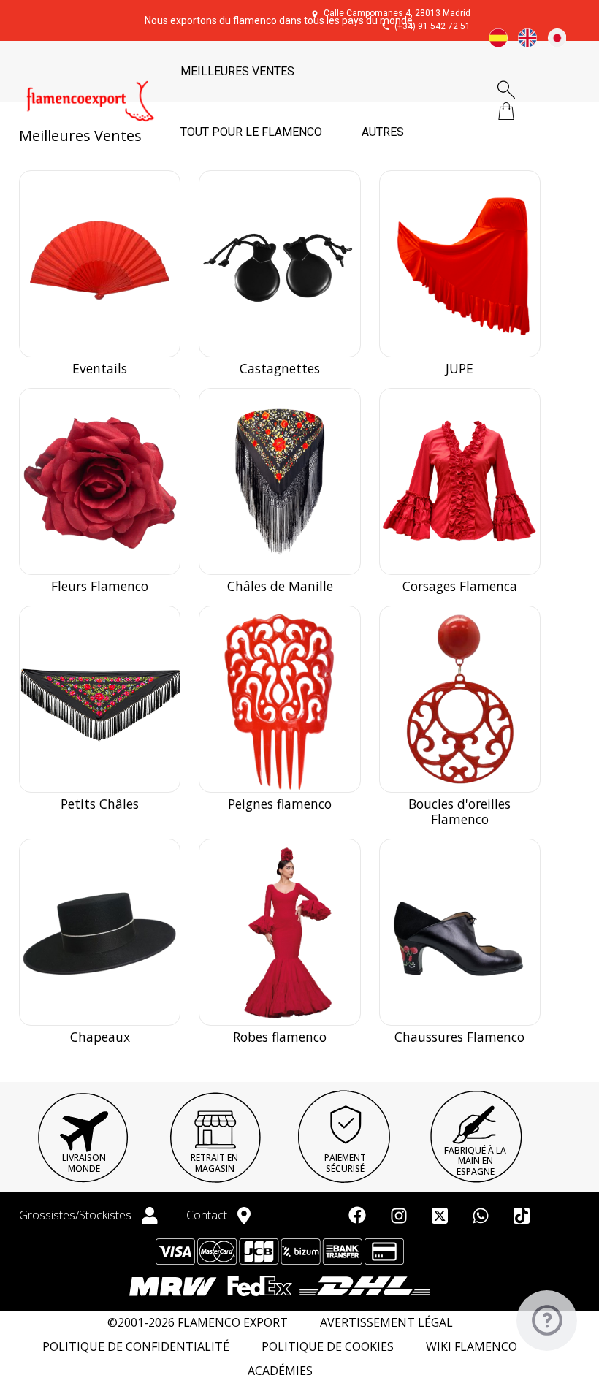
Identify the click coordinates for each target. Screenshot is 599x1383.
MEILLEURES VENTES (237, 71)
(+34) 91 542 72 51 (432, 26)
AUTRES (383, 132)
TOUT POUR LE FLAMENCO (251, 132)
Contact (208, 1215)
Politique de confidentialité (135, 1347)
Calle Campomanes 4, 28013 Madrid (397, 13)
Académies (280, 1371)
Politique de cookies (328, 1347)
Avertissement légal (386, 1323)
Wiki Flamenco (471, 1347)
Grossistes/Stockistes (76, 1215)
